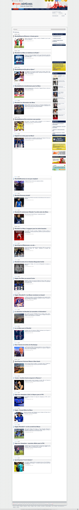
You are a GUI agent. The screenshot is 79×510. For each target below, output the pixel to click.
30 (23, 503)
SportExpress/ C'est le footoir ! (23, 460)
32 (27, 503)
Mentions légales (48, 506)
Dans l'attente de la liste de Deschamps (26, 345)
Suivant (46, 503)
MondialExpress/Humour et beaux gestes (26, 36)
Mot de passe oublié (55, 15)
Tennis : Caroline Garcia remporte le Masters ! (28, 378)
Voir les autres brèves (59, 135)
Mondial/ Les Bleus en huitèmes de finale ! (27, 53)
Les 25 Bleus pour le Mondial (23, 328)
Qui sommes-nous (61, 506)
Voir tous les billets (59, 45)
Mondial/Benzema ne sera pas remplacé (26, 179)
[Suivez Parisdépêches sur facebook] (56, 1)
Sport (53, 9)
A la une (14, 506)
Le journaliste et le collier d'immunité (59, 43)
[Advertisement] (32, 18)
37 (37, 503)
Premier (15, 503)
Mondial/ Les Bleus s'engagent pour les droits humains (30, 228)
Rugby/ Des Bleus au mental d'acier (25, 278)
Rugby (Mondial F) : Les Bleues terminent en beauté (30, 295)
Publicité (14, 507)
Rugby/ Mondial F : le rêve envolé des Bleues (27, 426)
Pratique (47, 9)
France (21, 9)
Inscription (63, 15)
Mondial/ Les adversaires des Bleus (25, 102)
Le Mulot (58, 9)
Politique (31, 9)
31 (25, 503)
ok (65, 14)
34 (31, 503)
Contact (18, 507)
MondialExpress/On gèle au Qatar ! (25, 69)
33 (29, 503)
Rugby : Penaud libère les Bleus (24, 410)
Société (26, 9)
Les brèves (63, 9)
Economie (37, 9)
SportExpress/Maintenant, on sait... (25, 245)
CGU (52, 506)
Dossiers (55, 506)
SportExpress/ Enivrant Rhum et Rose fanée (27, 361)
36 (35, 503)
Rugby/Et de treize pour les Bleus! (24, 136)
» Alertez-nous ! (59, 148)
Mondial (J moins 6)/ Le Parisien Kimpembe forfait (29, 262)
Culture (42, 9)
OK (56, 509)
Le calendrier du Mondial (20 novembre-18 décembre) (30, 311)
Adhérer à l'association (57, 68)
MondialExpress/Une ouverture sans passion (27, 119)
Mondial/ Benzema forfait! (22, 195)
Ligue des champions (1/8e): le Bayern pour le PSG (29, 394)
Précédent (20, 503)
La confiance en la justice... (57, 38)
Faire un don (55, 69)
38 (39, 503)
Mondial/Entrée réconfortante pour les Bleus (28, 86)
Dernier (50, 503)
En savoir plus (54, 509)
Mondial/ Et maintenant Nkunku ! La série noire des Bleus (31, 212)
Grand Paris (16, 9)
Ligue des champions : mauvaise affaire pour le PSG (29, 443)
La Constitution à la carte (57, 36)
